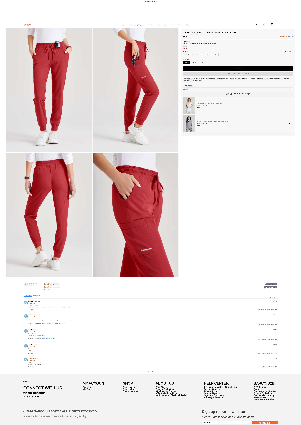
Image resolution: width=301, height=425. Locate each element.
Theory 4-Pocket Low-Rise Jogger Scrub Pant (53, 323)
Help (187, 25)
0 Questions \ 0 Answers (30, 286)
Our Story (161, 387)
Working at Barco (166, 391)
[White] (188, 43)
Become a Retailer (264, 399)
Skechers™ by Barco (154, 25)
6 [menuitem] (152, 371)
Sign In (87, 387)
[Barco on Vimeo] (38, 396)
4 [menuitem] (148, 371)
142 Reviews (290, 36)
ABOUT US (165, 383)
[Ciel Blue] (190, 43)
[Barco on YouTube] (32, 396)
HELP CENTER (216, 383)
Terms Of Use (60, 416)
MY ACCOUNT (94, 383)
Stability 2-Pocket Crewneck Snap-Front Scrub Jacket (212, 121)
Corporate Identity (264, 395)
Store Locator (131, 391)
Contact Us (210, 391)
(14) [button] (51, 284)
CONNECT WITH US (42, 388)
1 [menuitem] (143, 371)
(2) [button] (51, 288)
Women (166, 25)
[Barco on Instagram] (29, 396)
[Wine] (197, 43)
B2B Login (260, 387)
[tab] (28, 296)
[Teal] (186, 43)
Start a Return (212, 393)
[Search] (256, 25)
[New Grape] (215, 43)
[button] (270, 287)
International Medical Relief (171, 395)
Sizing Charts (212, 389)
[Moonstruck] (204, 43)
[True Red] (184, 43)
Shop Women (130, 387)
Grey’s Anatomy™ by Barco (136, 25)
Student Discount (214, 395)
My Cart (87, 389)
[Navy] (193, 43)
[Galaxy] (208, 43)
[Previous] (25, 11)
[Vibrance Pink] (184, 48)
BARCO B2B (264, 383)
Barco (123, 25)
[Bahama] (195, 43)
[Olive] (186, 48)
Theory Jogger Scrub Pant (48, 338)
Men (173, 25)
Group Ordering (165, 389)
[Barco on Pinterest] (27, 396)
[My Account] (263, 25)
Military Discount (214, 397)
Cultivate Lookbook (265, 391)
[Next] (276, 11)
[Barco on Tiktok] (35, 396)
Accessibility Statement (36, 416)
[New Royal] (199, 43)
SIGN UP (265, 422)
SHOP (128, 383)
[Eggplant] (210, 43)
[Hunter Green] (212, 43)
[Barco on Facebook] (24, 396)
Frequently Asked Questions (220, 387)
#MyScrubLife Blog (167, 393)
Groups (180, 25)
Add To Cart (238, 68)
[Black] (201, 43)
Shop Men (129, 389)
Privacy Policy (78, 416)
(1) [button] (51, 287)
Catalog (258, 389)
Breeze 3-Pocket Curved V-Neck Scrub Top (209, 103)
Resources (260, 397)
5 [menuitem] (150, 371)
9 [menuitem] (157, 371)
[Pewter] (206, 43)
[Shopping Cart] (271, 25)
